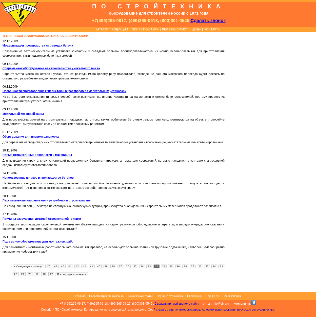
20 (29, 274)
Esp (216, 295)
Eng (208, 295)
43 (77, 266)
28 (185, 266)
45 (62, 266)
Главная (80, 295)
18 (44, 274)
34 (142, 266)
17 (51, 274)
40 (98, 266)
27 (192, 266)
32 (156, 266)
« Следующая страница (28, 266)
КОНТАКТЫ (212, 29)
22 (15, 274)
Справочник (194, 295)
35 (135, 266)
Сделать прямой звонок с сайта (177, 303)
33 (149, 266)
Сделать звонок (208, 20)
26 (199, 266)
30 (171, 266)
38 (113, 266)
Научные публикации (170, 295)
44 (69, 266)
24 (214, 266)
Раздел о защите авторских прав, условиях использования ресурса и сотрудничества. (214, 309)
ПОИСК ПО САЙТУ (145, 29)
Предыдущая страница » (72, 274)
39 (106, 266)
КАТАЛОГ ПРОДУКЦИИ (112, 29)
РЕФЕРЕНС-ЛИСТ (175, 29)
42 (84, 266)
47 (48, 266)
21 (22, 274)
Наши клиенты (232, 295)
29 (178, 266)
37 (120, 266)
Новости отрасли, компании (106, 295)
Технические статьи (140, 295)
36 (127, 266)
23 (221, 266)
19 (37, 274)
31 (163, 266)
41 (91, 266)
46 (55, 266)
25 (207, 266)
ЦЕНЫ (196, 29)
